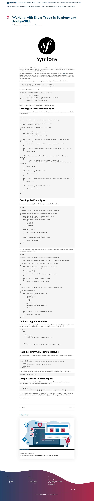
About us (11, 480)
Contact (44, 2)
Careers (11, 483)
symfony (41, 24)
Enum (64, 73)
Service (9, 2)
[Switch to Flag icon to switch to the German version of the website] (23, 8)
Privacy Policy (33, 483)
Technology (30, 24)
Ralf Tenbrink (31, 453)
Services (11, 481)
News (33, 2)
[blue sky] (74, 489)
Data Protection (33, 481)
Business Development (25, 2)
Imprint (31, 480)
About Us (14, 2)
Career (38, 2)
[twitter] (72, 489)
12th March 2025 (25, 453)
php (37, 24)
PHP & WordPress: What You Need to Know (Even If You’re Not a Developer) (39, 455)
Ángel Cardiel (17, 24)
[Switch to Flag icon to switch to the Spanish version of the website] (58, 8)
